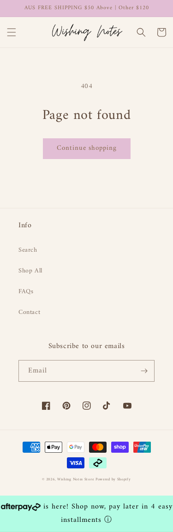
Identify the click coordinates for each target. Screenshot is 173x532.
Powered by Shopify (113, 479)
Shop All (30, 271)
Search (27, 250)
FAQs (25, 291)
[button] (11, 32)
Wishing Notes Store (75, 479)
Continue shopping (87, 148)
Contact (29, 312)
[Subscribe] (144, 371)
